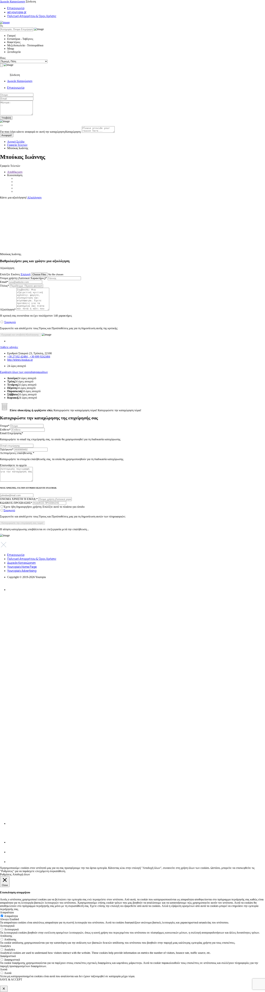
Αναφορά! (6, 135)
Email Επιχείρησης (60, 436)
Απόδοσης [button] (6, 935)
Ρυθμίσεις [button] (6, 874)
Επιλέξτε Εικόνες (10, 274)
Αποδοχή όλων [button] (21, 874)
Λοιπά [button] (3, 969)
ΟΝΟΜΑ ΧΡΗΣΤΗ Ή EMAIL (19, 499)
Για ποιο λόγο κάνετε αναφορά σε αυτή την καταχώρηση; (40, 131)
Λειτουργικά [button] (7, 925)
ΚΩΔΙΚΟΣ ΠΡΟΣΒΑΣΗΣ (16, 502)
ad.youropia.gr (16, 12)
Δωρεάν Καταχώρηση (12, 1)
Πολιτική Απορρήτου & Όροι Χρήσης (31, 16)
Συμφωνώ (10, 322)
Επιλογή (25, 274)
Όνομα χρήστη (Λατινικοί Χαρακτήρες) (23, 278)
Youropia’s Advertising (21, 571)
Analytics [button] (5, 945)
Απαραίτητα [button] (7, 912)
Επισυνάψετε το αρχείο (13, 465)
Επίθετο (5, 429)
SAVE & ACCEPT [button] (11, 979)
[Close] (1, 125)
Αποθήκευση (14, 171)
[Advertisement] (108, 224)
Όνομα (4, 425)
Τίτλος (4, 285)
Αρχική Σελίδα (15, 141)
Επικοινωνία (15, 8)
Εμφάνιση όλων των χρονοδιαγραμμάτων (24, 372)
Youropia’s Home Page (22, 567)
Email (4, 281)
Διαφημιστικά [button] (8, 956)
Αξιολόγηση (34, 197)
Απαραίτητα (11, 916)
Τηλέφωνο (7, 449)
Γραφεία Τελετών (17, 144)
